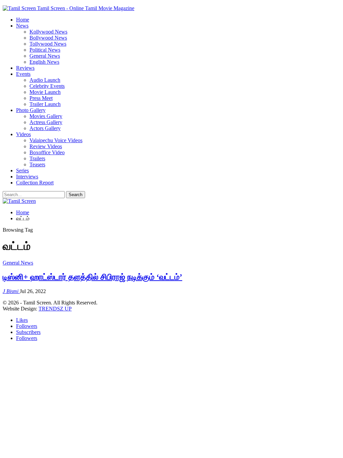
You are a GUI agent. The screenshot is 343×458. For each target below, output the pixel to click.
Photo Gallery (31, 110)
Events (23, 74)
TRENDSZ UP (55, 308)
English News (44, 62)
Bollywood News (48, 38)
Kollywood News (48, 32)
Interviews (27, 176)
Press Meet (41, 98)
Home (22, 19)
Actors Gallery (45, 128)
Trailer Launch (45, 104)
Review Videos (45, 146)
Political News (44, 50)
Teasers (37, 164)
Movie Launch (45, 92)
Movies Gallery (45, 116)
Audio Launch (44, 80)
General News (44, 56)
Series (22, 170)
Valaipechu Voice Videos (55, 140)
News (22, 25)
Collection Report (35, 182)
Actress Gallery (45, 122)
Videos (23, 134)
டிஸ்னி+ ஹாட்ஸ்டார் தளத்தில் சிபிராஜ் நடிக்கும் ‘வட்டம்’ (92, 277)
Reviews (25, 68)
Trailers (37, 158)
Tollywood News (47, 44)
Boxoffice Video (47, 152)
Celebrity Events (47, 86)
